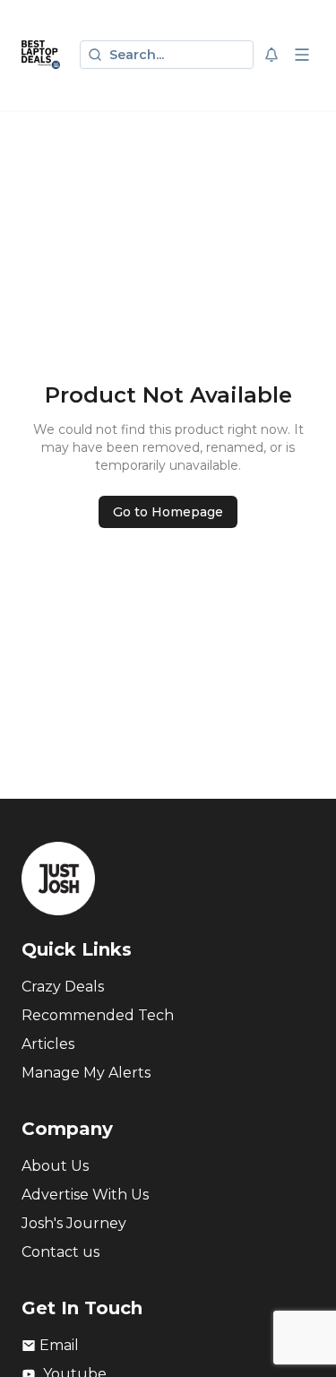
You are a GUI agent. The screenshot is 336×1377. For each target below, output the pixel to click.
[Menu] (301, 54)
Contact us (60, 1251)
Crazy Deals (63, 986)
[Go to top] (302, 1335)
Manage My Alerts (86, 1072)
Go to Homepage (168, 512)
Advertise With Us (85, 1194)
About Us (55, 1165)
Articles (48, 1043)
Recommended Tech (98, 1015)
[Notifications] (271, 54)
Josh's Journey (74, 1223)
